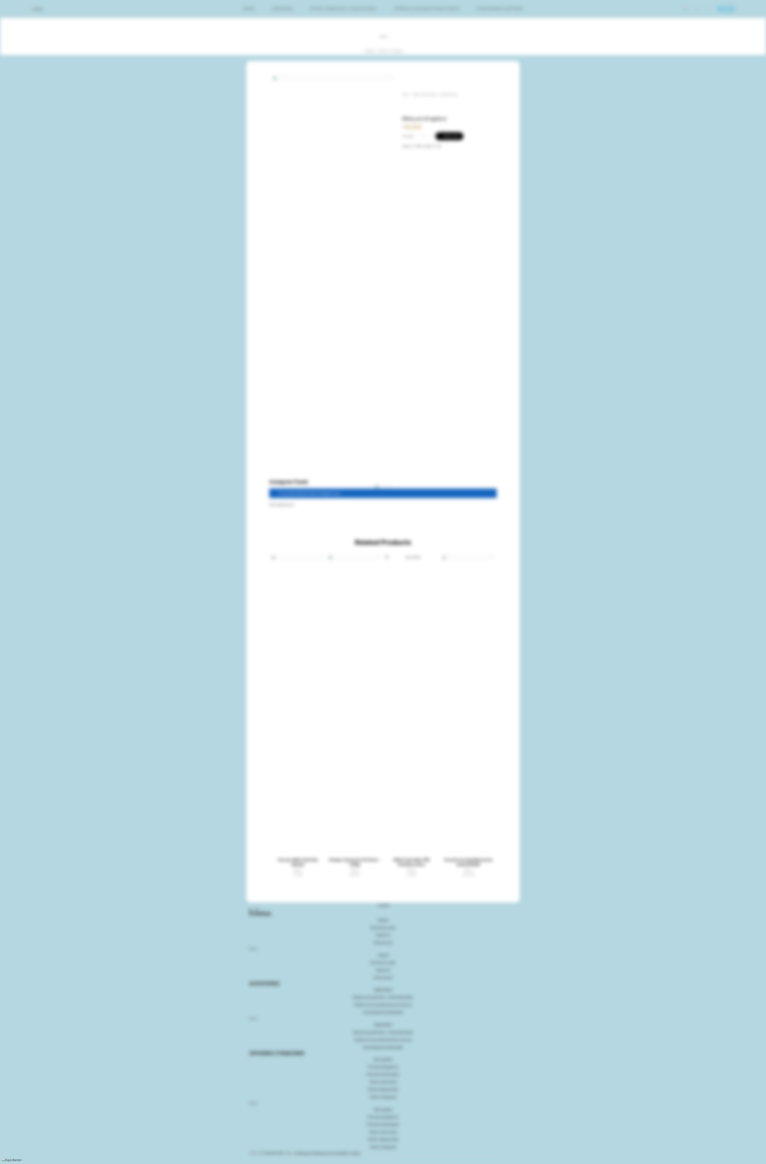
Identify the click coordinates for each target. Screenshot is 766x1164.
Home (406, 94)
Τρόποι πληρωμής (383, 1097)
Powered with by (277, 1153)
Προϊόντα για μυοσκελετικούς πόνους (426, 9)
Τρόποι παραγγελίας (383, 1089)
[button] (281, 504)
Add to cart (451, 136)
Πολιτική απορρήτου (383, 1067)
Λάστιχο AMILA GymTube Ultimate (298, 862)
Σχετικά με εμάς (383, 928)
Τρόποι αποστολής (383, 1082)
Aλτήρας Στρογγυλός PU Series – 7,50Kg (354, 862)
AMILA (297, 870)
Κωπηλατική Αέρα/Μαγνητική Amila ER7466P (468, 862)
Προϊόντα (370, 50)
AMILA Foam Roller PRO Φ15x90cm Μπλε (411, 862)
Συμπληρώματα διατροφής (500, 9)
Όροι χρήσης (383, 1059)
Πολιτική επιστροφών (383, 1074)
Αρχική (249, 9)
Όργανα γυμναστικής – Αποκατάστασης (343, 9)
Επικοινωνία (383, 942)
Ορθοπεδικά (282, 9)
